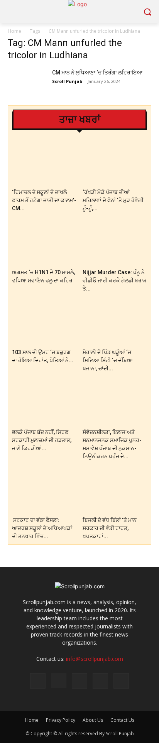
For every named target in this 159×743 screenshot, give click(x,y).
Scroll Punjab (67, 81)
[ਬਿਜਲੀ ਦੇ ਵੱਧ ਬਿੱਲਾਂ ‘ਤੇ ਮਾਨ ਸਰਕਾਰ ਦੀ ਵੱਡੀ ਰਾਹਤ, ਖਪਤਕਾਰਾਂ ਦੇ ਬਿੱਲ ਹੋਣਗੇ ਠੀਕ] (115, 491)
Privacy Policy (60, 720)
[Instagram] (58, 680)
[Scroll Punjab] (79, 11)
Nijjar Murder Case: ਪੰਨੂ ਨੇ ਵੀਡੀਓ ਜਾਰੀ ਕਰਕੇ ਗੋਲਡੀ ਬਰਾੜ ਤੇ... (115, 280)
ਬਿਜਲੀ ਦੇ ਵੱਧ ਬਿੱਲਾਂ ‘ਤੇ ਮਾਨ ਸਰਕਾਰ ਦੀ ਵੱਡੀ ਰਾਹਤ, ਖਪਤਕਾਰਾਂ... (110, 528)
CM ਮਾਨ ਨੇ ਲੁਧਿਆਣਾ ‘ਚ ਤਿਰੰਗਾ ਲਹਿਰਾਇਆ (97, 72)
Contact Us (122, 720)
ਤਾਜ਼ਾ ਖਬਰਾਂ (79, 119)
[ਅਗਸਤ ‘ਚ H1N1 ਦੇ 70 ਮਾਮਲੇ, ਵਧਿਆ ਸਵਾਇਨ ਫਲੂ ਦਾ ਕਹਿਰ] (44, 243)
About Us (93, 720)
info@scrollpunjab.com (94, 658)
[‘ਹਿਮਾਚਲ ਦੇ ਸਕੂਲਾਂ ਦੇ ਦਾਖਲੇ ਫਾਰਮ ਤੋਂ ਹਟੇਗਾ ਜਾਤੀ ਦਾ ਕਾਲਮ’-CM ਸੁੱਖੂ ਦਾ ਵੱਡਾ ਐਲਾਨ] (44, 163)
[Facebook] (38, 681)
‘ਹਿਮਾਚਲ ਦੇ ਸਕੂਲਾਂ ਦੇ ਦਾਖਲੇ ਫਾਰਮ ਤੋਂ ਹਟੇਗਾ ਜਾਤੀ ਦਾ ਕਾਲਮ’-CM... (44, 200)
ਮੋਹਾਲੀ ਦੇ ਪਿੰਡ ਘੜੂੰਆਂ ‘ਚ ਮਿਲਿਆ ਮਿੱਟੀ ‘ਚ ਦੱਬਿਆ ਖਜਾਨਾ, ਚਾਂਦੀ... (108, 360)
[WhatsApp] (100, 681)
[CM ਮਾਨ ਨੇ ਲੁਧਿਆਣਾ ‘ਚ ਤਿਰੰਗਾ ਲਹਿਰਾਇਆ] (27, 82)
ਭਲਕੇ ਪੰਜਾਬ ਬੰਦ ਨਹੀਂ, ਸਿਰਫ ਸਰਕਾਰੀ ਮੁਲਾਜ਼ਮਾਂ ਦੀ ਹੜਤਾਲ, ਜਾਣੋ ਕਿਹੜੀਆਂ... (41, 440)
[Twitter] (79, 681)
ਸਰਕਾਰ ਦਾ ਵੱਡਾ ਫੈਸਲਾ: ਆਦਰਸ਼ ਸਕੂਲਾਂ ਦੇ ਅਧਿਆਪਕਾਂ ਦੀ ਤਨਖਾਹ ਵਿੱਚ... (42, 528)
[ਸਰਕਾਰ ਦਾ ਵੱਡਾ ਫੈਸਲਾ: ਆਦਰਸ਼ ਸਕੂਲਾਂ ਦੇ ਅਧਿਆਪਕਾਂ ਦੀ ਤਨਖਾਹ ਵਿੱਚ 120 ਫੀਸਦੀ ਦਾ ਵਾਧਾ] (44, 491)
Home (14, 31)
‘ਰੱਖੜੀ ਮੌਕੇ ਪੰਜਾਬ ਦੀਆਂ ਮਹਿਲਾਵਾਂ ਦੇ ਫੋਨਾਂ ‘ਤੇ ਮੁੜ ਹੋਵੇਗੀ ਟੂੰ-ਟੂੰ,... (113, 200)
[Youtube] (121, 681)
